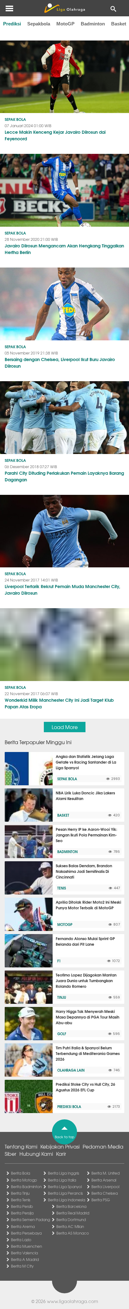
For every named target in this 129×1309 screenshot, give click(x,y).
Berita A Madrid (25, 1259)
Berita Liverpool (105, 1186)
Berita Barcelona (71, 1206)
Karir (61, 1153)
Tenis (61, 888)
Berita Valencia (24, 1253)
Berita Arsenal (103, 1180)
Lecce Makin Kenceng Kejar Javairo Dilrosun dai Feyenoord (55, 135)
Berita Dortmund (71, 1219)
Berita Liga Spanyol (65, 1186)
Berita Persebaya (26, 1233)
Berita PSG (100, 1200)
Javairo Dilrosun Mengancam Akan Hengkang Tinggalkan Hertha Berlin (64, 249)
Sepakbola (38, 23)
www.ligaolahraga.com (72, 1301)
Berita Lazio (21, 1239)
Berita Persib (22, 1206)
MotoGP (65, 23)
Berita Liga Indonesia (66, 1200)
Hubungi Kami (36, 1153)
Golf (61, 1033)
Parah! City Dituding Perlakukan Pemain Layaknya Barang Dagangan (64, 476)
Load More (65, 727)
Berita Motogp (24, 1180)
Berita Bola (20, 1173)
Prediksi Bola (69, 1106)
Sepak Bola (15, 119)
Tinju (61, 997)
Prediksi (12, 23)
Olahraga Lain (71, 1070)
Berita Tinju (20, 1193)
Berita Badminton (26, 1186)
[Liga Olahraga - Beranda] (64, 8)
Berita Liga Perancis (65, 1193)
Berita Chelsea (104, 1193)
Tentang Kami (21, 1146)
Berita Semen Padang (30, 1219)
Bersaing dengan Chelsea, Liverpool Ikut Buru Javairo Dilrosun (60, 362)
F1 (59, 961)
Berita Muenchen (26, 1246)
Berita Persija (22, 1213)
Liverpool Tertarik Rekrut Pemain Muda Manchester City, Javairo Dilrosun (62, 589)
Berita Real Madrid (72, 1213)
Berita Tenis (20, 1200)
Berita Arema (23, 1226)
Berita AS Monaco (72, 1233)
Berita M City (22, 1266)
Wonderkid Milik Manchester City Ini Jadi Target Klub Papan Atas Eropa (59, 703)
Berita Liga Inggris (63, 1173)
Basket (118, 23)
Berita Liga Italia (62, 1180)
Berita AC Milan (70, 1226)
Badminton (93, 23)
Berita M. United (105, 1173)
